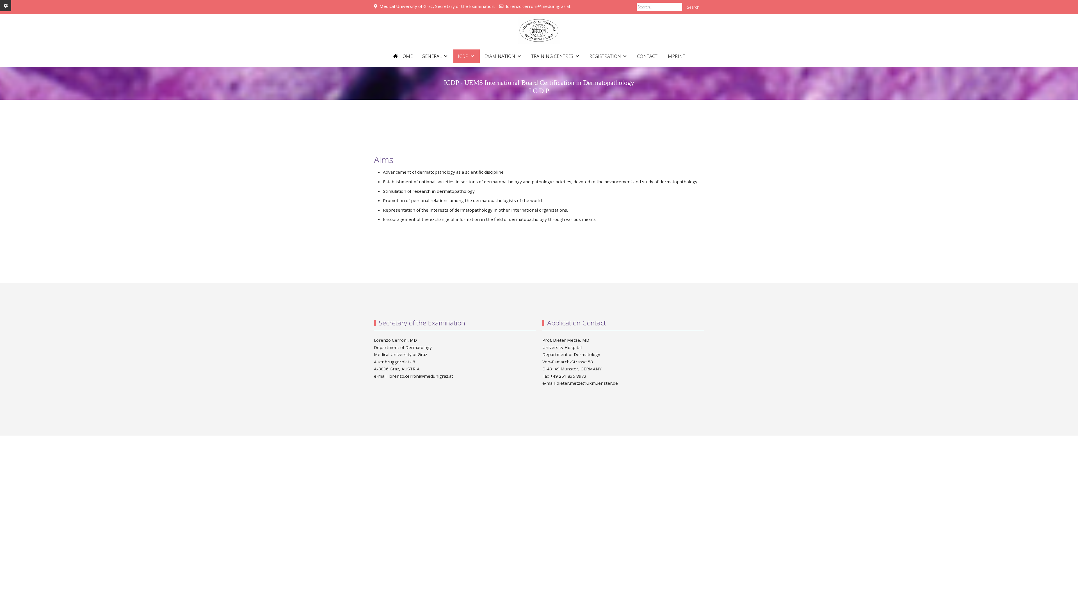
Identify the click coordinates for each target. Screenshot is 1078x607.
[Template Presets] (5, 5)
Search (693, 7)
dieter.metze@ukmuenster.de (587, 383)
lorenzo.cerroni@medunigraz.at (538, 6)
